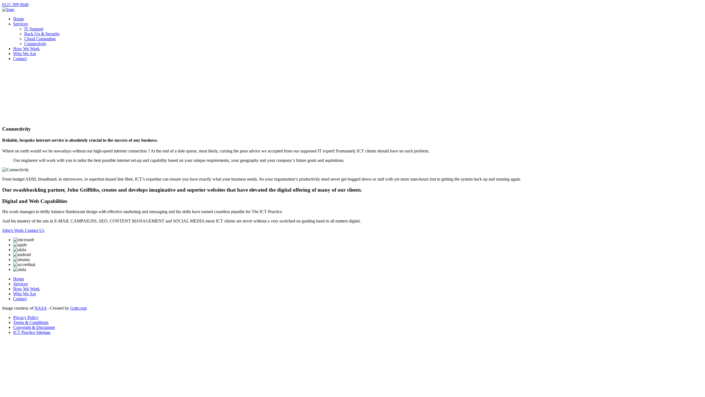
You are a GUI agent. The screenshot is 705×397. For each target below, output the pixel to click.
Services (20, 24)
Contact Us (34, 230)
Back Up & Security (42, 33)
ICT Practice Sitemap (31, 332)
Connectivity (35, 43)
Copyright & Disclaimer (34, 327)
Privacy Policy (26, 317)
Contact (20, 58)
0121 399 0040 (15, 4)
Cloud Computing (40, 38)
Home (18, 19)
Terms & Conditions (30, 322)
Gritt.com (78, 308)
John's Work (13, 230)
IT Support (33, 28)
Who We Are (24, 53)
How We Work (26, 48)
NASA (40, 308)
